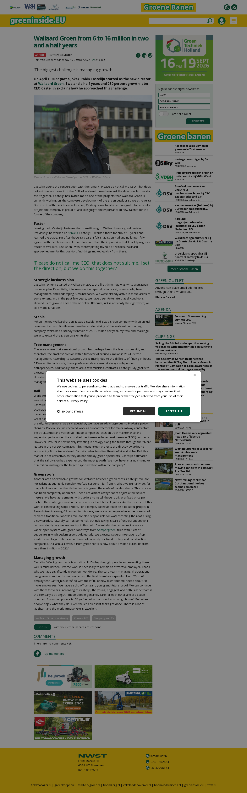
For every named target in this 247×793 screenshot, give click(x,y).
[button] (70, 411)
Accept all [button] (174, 411)
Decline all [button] (139, 411)
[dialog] (123, 396)
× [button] (194, 375)
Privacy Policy (78, 401)
